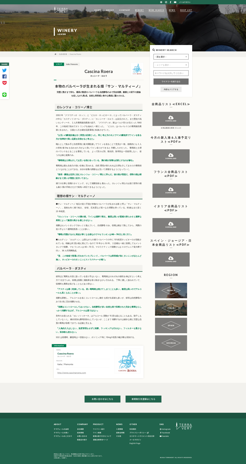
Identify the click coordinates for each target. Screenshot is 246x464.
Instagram (166, 429)
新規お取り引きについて (102, 436)
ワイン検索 (97, 433)
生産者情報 (63, 54)
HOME (97, 10)
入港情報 (119, 429)
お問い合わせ (82, 436)
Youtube (165, 436)
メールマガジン (135, 440)
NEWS (172, 10)
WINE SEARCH (156, 10)
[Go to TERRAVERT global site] (161, 2)
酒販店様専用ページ (100, 440)
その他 (118, 436)
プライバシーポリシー (138, 433)
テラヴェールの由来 (61, 429)
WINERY (139, 10)
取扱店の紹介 (82, 440)
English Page (135, 443)
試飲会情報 (120, 433)
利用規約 (133, 429)
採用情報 (80, 433)
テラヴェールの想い (61, 433)
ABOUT (110, 10)
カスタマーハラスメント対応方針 (142, 436)
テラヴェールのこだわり (63, 436)
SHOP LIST (186, 10)
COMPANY (124, 10)
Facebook (166, 433)
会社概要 (80, 429)
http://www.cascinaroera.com (71, 372)
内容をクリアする (171, 89)
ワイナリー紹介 (99, 429)
